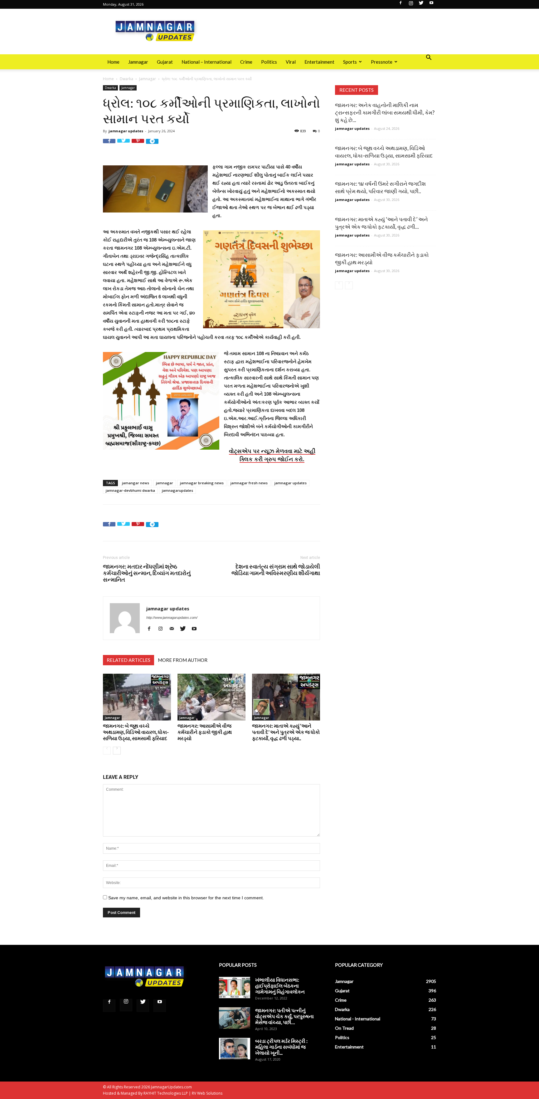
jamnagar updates (126, 131)
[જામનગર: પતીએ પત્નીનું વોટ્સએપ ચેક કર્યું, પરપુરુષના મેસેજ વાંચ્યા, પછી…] (234, 1018)
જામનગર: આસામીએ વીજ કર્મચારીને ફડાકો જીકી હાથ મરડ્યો (204, 732)
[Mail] (174, 628)
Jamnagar (138, 62)
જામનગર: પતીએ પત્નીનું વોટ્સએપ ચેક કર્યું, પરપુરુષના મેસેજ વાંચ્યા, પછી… (284, 1016)
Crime (246, 62)
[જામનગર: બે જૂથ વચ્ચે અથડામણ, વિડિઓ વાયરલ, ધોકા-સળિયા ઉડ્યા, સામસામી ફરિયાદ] (137, 697)
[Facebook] (400, 4)
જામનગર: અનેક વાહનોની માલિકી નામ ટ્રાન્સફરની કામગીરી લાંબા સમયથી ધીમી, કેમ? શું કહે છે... (385, 112)
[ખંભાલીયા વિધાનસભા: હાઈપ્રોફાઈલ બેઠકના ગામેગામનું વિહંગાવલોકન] (234, 987)
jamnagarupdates (177, 490)
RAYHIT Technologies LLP (165, 1093)
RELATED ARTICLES (128, 660)
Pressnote (381, 62)
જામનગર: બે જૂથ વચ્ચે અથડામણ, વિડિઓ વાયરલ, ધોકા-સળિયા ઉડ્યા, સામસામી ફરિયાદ (136, 732)
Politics (269, 62)
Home (113, 62)
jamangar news (135, 483)
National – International (206, 62)
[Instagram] (410, 4)
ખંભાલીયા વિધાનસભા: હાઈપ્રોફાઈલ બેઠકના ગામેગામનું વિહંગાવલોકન (280, 985)
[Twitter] (421, 4)
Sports (350, 62)
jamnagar (164, 483)
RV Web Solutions (207, 1093)
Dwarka (126, 78)
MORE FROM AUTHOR (182, 660)
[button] (428, 58)
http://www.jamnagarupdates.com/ (171, 617)
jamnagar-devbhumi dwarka (130, 490)
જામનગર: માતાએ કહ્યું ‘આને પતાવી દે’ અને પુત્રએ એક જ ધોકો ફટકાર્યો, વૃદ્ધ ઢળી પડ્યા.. (286, 732)
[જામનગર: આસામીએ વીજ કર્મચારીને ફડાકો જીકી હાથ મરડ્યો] (211, 697)
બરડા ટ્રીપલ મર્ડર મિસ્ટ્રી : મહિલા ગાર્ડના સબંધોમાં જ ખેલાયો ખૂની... (281, 1047)
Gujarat (165, 62)
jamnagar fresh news (249, 483)
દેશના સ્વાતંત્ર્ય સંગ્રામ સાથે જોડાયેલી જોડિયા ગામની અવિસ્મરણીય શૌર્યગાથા (275, 569)
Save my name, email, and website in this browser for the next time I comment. (186, 897)
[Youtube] (431, 4)
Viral (291, 62)
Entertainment (319, 62)
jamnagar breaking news (202, 483)
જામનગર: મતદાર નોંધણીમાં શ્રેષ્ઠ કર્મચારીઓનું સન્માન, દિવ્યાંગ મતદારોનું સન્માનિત (147, 573)
